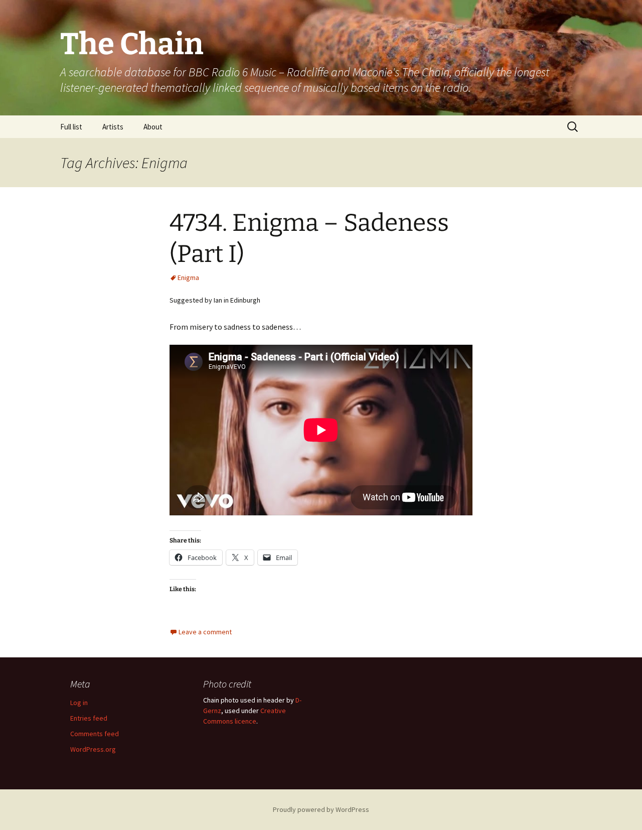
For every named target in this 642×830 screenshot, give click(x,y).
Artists (112, 126)
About (153, 126)
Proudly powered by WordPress (321, 809)
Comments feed (94, 733)
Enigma (188, 277)
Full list (71, 126)
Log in (79, 702)
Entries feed (88, 718)
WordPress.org (93, 749)
